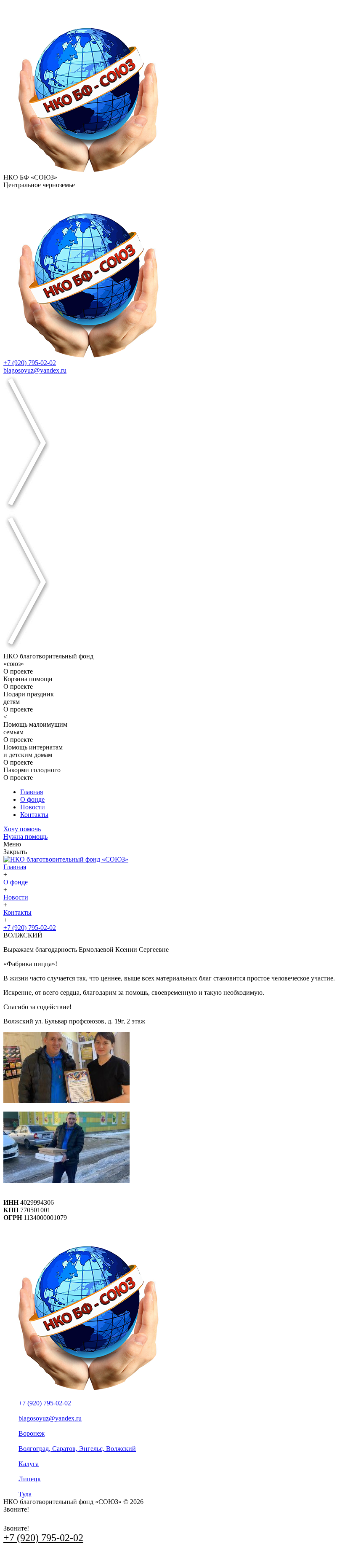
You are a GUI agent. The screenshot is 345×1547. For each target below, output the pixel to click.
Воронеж (32, 1433)
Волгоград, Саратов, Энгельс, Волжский (77, 1448)
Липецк (30, 1479)
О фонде (32, 799)
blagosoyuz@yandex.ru (34, 370)
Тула (25, 1494)
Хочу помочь (22, 829)
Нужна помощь (25, 836)
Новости (32, 807)
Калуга (29, 1463)
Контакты (34, 814)
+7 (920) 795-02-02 (29, 362)
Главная (31, 791)
